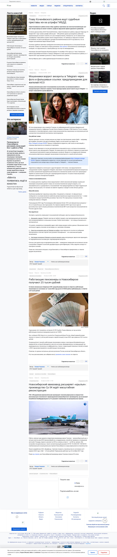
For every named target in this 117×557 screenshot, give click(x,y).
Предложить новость (15, 1)
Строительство (45, 377)
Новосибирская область (52, 269)
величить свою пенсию (63, 354)
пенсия (31, 374)
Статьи (49, 6)
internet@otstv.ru (79, 486)
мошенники (33, 269)
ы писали (36, 454)
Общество (43, 69)
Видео (42, 6)
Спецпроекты (68, 6)
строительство (44, 473)
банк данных (63, 46)
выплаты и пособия (40, 374)
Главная (31, 12)
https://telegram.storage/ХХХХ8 (38, 143)
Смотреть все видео (100, 91)
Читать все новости (17, 114)
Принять (92, 552)
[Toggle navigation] (108, 5)
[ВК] (78, 63)
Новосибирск (51, 374)
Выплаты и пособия (46, 273)
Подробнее (104, 552)
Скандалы (43, 12)
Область (41, 517)
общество (40, 269)
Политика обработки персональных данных (97, 524)
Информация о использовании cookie (98, 526)
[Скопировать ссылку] (86, 63)
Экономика (58, 517)
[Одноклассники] (82, 63)
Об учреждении (76, 519)
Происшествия (58, 515)
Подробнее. (88, 543)
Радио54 (57, 6)
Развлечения (58, 519)
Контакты (79, 6)
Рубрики (41, 512)
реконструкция (34, 473)
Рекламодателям (76, 515)
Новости (34, 6)
